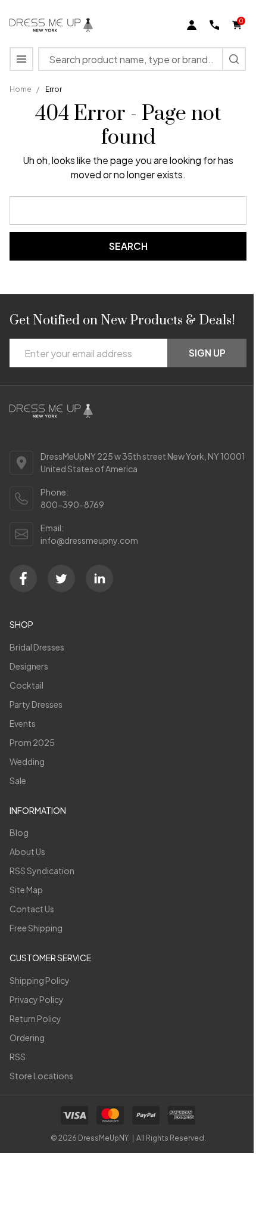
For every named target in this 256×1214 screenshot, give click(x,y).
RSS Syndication (42, 870)
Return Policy (35, 1018)
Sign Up (207, 352)
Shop (21, 624)
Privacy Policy (37, 999)
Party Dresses (36, 704)
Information (38, 810)
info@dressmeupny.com (89, 540)
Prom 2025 (32, 742)
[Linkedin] (99, 578)
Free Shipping (36, 927)
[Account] (191, 25)
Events (23, 723)
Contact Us (32, 908)
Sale (18, 780)
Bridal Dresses (37, 647)
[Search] (234, 59)
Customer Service (50, 957)
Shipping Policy (40, 980)
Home (21, 89)
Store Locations (41, 1075)
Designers (29, 666)
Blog (19, 832)
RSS (18, 1056)
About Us (27, 851)
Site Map (26, 889)
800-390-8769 (72, 504)
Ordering (27, 1037)
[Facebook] (23, 578)
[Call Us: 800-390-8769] (214, 25)
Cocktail (26, 685)
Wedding (27, 761)
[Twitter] (61, 578)
